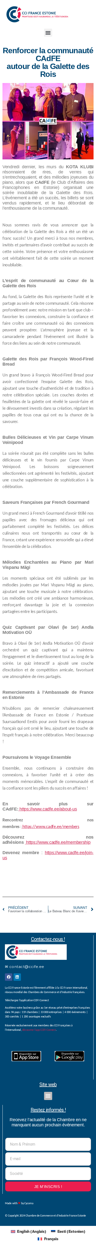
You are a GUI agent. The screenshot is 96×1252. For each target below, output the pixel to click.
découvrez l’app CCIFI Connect (39, 1030)
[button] (48, 33)
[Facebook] (8, 977)
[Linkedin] (17, 977)
